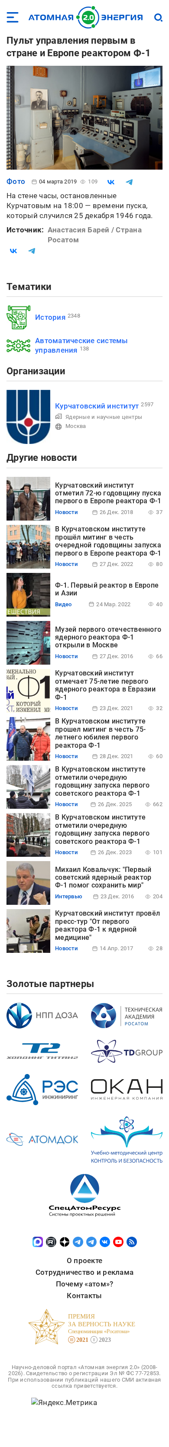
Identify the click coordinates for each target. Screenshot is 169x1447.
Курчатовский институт (97, 406)
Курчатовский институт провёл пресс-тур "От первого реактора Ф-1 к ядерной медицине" (107, 925)
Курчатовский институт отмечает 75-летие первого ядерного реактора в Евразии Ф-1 (105, 685)
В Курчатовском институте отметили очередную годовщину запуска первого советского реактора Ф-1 (102, 781)
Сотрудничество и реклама (84, 1272)
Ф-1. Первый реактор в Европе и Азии (107, 589)
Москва (75, 426)
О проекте (84, 1260)
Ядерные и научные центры (103, 417)
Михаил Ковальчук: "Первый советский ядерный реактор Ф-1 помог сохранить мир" (103, 877)
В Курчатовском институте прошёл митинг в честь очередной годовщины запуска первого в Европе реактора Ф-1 (108, 541)
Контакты (84, 1295)
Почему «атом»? (85, 1284)
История (50, 317)
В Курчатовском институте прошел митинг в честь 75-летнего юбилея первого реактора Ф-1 (100, 733)
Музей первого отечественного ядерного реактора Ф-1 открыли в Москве (108, 637)
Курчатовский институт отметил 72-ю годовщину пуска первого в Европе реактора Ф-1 (108, 493)
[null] (111, 182)
